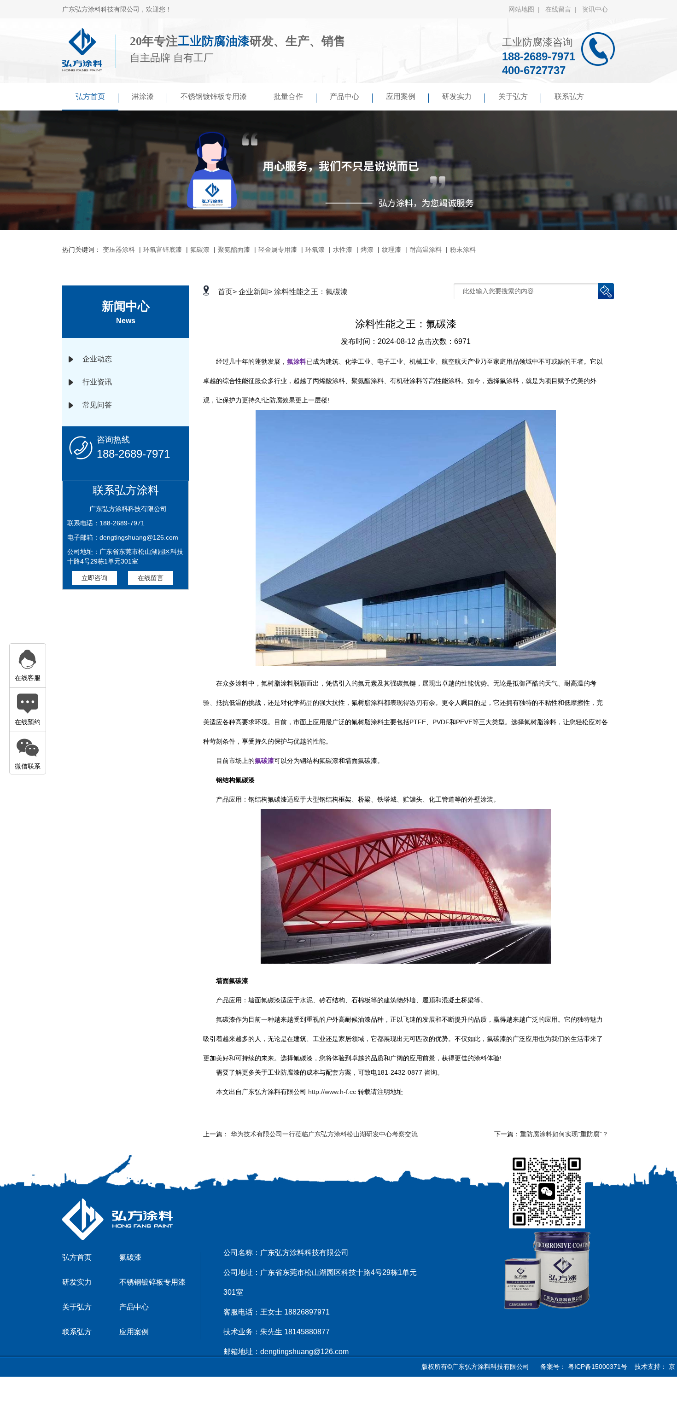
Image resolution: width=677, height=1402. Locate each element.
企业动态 (97, 359)
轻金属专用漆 (277, 249)
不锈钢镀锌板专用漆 (214, 96)
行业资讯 (97, 382)
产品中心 (344, 96)
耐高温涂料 (425, 249)
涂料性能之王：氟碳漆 (311, 292)
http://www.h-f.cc (333, 1091)
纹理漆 (391, 249)
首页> (227, 292)
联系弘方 (569, 96)
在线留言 (150, 578)
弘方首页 (90, 96)
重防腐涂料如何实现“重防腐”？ (564, 1134)
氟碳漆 (200, 249)
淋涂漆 (143, 96)
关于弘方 (513, 96)
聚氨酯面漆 (234, 249)
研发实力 (457, 96)
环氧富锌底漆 (162, 249)
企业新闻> (255, 292)
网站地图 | (525, 9)
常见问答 (97, 405)
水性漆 (342, 249)
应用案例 (400, 96)
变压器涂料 (119, 249)
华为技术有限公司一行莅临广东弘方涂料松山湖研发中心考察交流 (324, 1134)
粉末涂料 (463, 249)
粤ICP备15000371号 (596, 1366)
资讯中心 (595, 9)
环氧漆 (315, 249)
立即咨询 (94, 578)
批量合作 (288, 96)
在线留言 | (562, 9)
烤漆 (367, 249)
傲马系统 (348, 1390)
